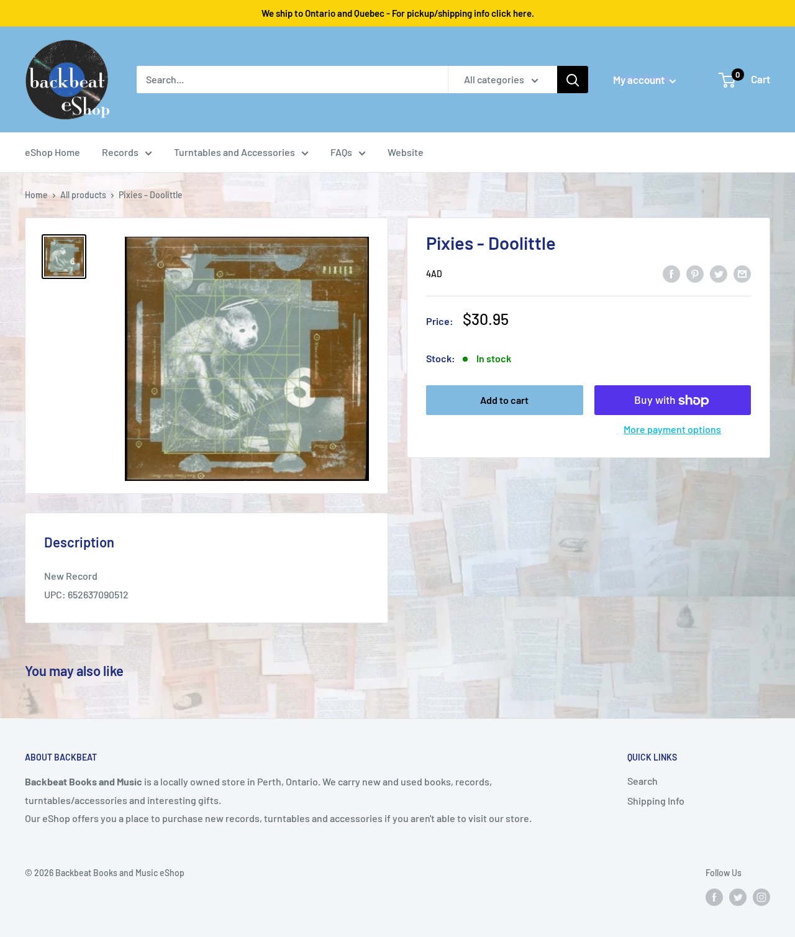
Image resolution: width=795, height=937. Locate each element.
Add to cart (504, 400)
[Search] (572, 79)
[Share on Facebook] (671, 273)
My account (639, 79)
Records (120, 152)
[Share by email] (742, 273)
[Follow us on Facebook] (714, 897)
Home (36, 195)
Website (406, 152)
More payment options (672, 430)
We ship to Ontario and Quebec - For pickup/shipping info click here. (397, 13)
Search (642, 781)
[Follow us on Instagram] (761, 897)
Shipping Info (655, 801)
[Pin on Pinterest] (695, 273)
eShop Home (52, 152)
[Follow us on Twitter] (738, 897)
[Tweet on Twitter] (718, 273)
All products (83, 195)
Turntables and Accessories (234, 152)
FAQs (341, 152)
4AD (434, 274)
